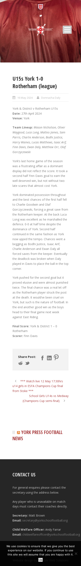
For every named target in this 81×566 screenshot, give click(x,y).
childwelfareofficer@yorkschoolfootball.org (51, 534)
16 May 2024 (25, 98)
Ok (40, 559)
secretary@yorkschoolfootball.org (45, 520)
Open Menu (67, 30)
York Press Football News (37, 435)
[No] (76, 554)
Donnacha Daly (50, 98)
